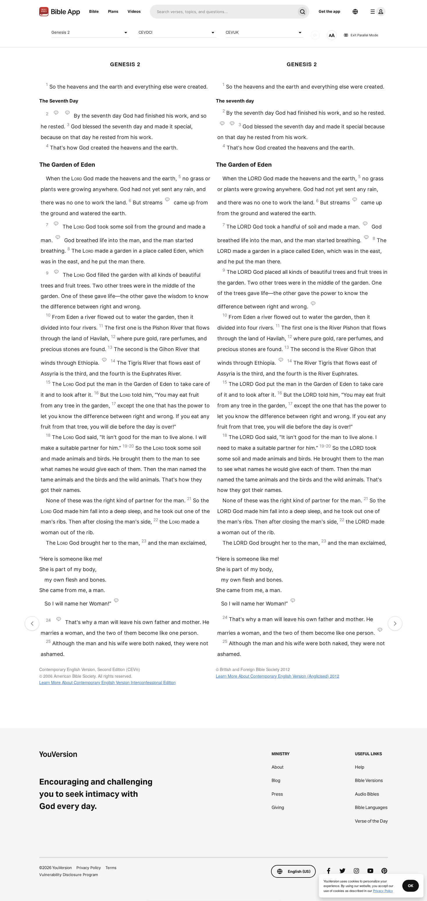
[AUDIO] (315, 35)
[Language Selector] (355, 11)
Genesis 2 (60, 32)
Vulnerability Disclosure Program (68, 874)
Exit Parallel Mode (364, 35)
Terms (110, 867)
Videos (134, 11)
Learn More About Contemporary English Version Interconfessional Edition (107, 682)
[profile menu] (377, 11)
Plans (113, 11)
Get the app (329, 11)
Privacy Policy (88, 867)
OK (410, 885)
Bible (94, 11)
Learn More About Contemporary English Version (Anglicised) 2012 (277, 676)
